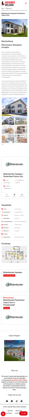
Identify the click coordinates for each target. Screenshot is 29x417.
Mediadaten (23, 406)
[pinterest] (22, 401)
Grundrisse (7, 196)
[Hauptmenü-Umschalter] (26, 3)
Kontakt (18, 406)
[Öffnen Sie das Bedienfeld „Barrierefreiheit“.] (3, 413)
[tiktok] (17, 401)
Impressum (10, 410)
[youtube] (7, 401)
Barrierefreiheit (8, 413)
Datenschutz (19, 410)
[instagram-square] (12, 401)
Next (25, 108)
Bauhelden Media (11, 406)
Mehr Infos (6, 308)
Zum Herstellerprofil (9, 275)
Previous (4, 108)
